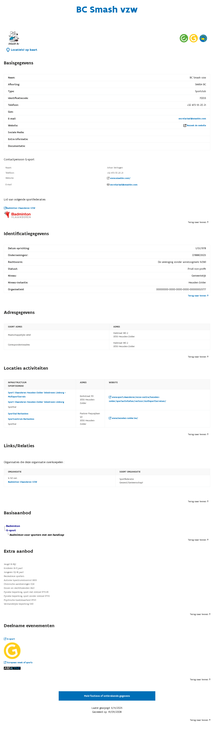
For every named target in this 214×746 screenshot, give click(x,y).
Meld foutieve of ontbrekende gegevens (107, 696)
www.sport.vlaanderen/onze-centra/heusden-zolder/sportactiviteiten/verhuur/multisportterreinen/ (137, 399)
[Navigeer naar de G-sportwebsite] (193, 38)
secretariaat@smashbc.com (192, 118)
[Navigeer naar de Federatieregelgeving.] (184, 38)
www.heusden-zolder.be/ (124, 418)
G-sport (10, 639)
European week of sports (19, 662)
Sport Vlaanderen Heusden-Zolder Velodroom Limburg (36, 402)
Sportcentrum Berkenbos (21, 419)
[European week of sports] (203, 38)
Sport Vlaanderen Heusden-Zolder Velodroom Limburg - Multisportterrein (37, 394)
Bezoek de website (196, 125)
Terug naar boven (197, 222)
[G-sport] (12, 650)
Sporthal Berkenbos (18, 413)
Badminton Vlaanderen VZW (20, 208)
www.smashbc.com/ (120, 178)
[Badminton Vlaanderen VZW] (17, 214)
